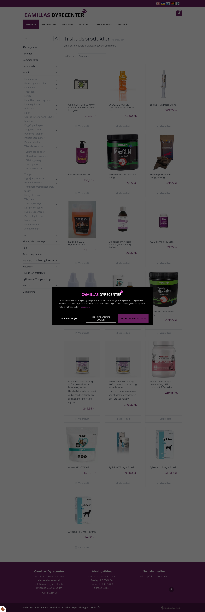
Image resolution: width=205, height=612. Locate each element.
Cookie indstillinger (68, 318)
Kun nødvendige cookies (101, 318)
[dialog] (102, 306)
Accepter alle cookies (133, 318)
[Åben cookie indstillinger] (3, 609)
